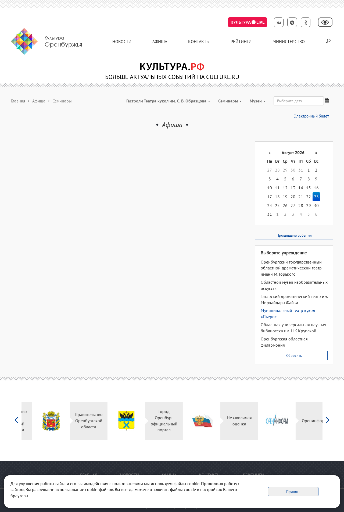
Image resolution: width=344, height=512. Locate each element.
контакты (199, 41)
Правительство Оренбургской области (78, 420)
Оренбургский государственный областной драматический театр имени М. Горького (291, 268)
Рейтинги (241, 41)
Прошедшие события (294, 235)
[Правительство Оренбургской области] (40, 421)
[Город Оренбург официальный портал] (115, 421)
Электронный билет (311, 116)
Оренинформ (303, 420)
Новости (121, 41)
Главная (18, 101)
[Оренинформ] (266, 421)
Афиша (159, 41)
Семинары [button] (228, 101)
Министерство (289, 41)
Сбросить (294, 355)
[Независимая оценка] (191, 421)
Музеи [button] (256, 101)
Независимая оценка (228, 420)
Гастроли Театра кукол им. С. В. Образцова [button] (166, 101)
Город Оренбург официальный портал (153, 421)
